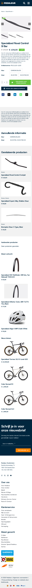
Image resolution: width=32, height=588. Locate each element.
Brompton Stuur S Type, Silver (12, 227)
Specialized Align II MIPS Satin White (14, 329)
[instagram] (8, 475)
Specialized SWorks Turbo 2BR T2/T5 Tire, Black (15, 303)
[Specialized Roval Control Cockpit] (16, 156)
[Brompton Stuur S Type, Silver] (16, 208)
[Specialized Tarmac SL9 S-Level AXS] (16, 342)
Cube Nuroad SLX (7, 409)
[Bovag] (7, 558)
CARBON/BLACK (16, 70)
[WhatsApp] (20, 94)
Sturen (3, 172)
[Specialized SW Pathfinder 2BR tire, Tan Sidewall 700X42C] (16, 257)
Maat (2, 75)
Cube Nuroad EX (7, 384)
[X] (9, 94)
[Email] (26, 94)
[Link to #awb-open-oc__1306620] (28, 3)
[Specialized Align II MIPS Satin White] (16, 311)
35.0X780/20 (24, 75)
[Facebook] (3, 94)
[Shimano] (7, 551)
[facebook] (2, 475)
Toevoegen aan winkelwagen (21, 82)
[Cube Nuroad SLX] (16, 391)
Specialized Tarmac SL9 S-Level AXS (14, 359)
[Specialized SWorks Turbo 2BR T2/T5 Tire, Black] (16, 284)
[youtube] (10, 475)
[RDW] (7, 564)
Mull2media (4, 582)
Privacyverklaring (7, 580)
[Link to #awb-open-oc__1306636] (24, 3)
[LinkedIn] (15, 94)
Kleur (2, 70)
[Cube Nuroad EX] (16, 367)
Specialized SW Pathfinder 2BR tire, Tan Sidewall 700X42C (15, 276)
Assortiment (9, 11)
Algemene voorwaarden (20, 577)
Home (2, 11)
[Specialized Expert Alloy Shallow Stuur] (16, 182)
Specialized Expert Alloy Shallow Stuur (15, 201)
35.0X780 (14, 75)
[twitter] (4, 475)
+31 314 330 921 (7, 470)
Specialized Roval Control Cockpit (13, 175)
